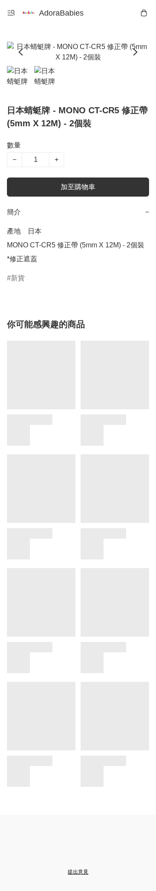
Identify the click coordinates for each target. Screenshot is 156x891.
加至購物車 (78, 187)
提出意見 (78, 872)
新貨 (18, 278)
